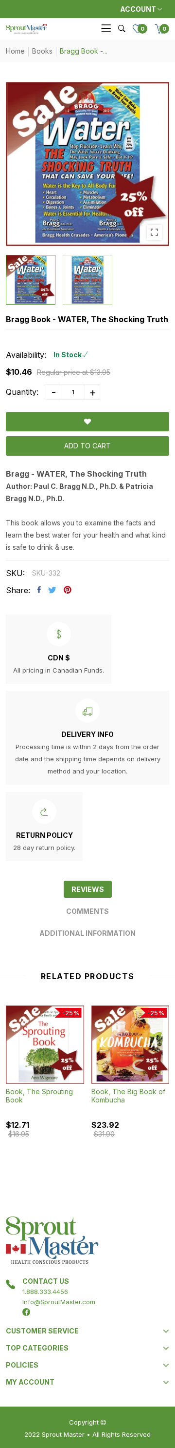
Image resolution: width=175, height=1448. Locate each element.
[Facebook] (26, 1312)
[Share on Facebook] (39, 589)
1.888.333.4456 (45, 1291)
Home (15, 51)
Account (139, 9)
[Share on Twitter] (52, 589)
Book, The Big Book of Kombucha (128, 1095)
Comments (87, 911)
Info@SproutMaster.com (58, 1302)
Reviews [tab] (87, 889)
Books (42, 51)
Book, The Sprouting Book (39, 1095)
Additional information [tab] (87, 933)
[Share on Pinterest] (67, 589)
